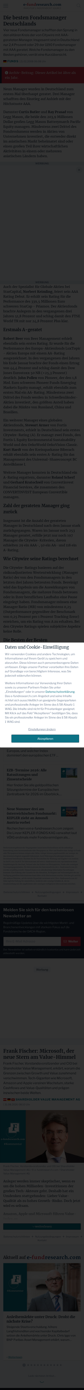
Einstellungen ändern (42, 729)
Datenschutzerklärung (60, 691)
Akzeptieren (45, 738)
